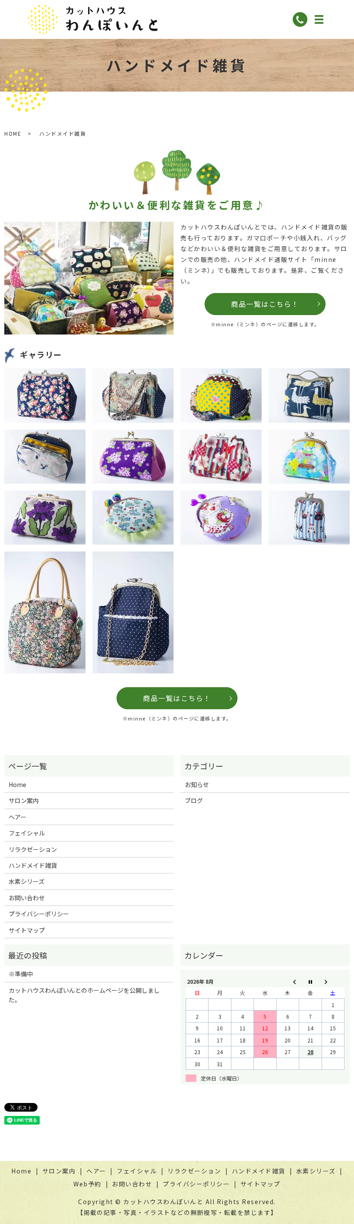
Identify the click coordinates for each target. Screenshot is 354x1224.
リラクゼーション (33, 849)
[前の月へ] (287, 981)
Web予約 (87, 1183)
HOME (12, 133)
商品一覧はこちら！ (265, 304)
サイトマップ (27, 930)
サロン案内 (24, 800)
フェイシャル (27, 833)
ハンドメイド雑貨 (33, 865)
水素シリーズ (26, 881)
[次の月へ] (333, 981)
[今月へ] (310, 981)
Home (17, 784)
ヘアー (17, 817)
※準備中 (21, 973)
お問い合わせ (27, 897)
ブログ (194, 800)
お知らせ (197, 784)
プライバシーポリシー (39, 913)
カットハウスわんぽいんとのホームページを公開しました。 (84, 995)
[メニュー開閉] (319, 19)
